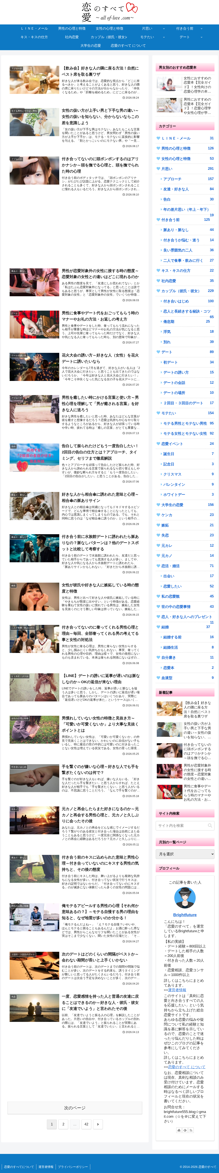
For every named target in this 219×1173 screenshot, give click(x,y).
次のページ (75, 1107)
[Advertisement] (74, 227)
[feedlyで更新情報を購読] (185, 1130)
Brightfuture (185, 915)
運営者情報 (177, 990)
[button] (210, 825)
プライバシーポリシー (73, 1166)
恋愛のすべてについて (19, 1166)
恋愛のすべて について (187, 1067)
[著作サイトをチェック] (179, 1130)
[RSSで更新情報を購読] (191, 1130)
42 (86, 1124)
